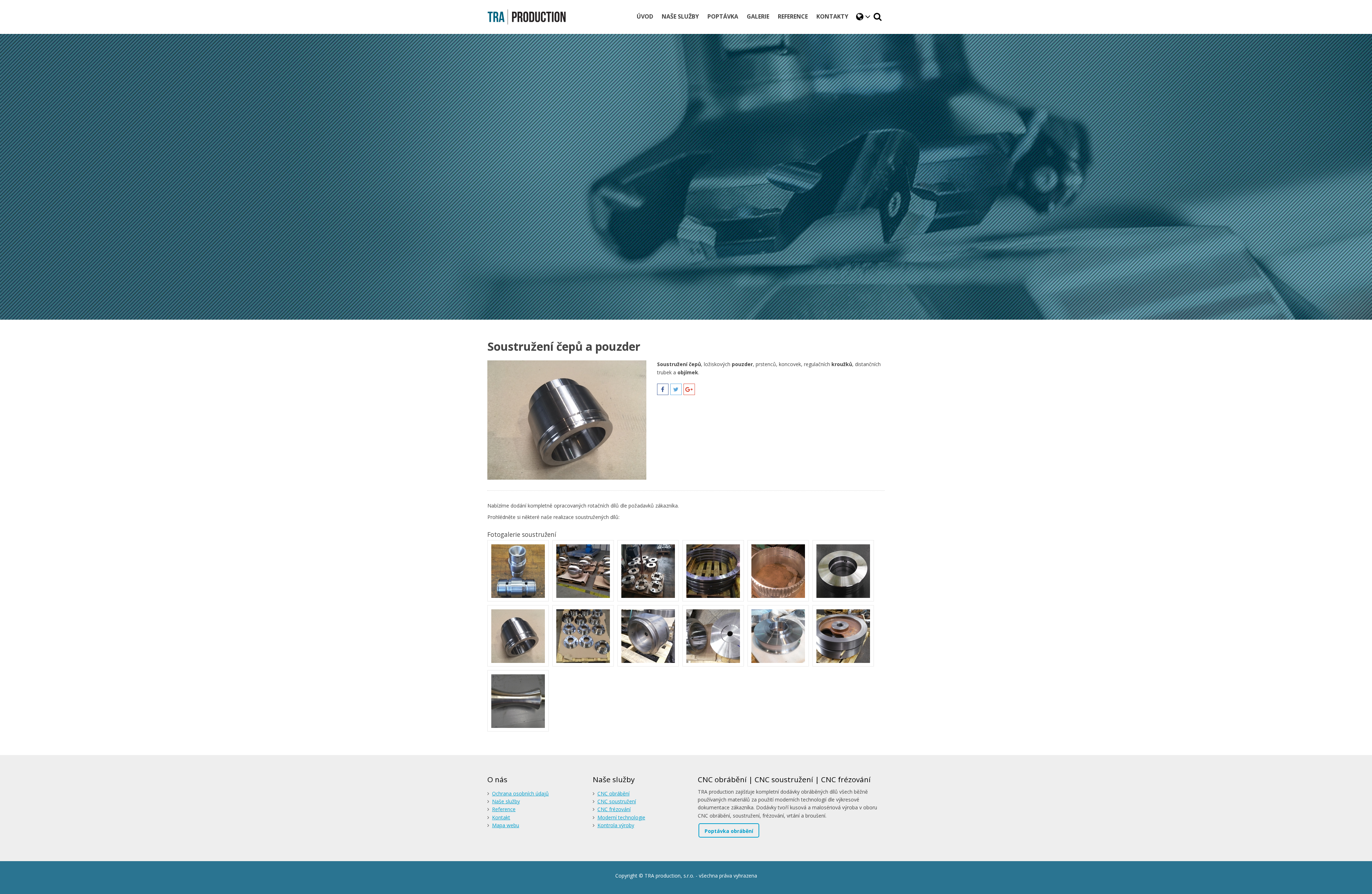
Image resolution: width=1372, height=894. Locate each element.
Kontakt (501, 817)
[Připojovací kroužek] (648, 570)
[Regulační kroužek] (713, 570)
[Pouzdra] (583, 635)
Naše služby (506, 801)
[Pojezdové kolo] (778, 635)
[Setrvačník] (843, 635)
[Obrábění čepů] (518, 570)
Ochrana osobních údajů (520, 793)
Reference (504, 809)
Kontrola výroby (615, 825)
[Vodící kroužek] (843, 570)
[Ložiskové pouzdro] (518, 635)
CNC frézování (614, 809)
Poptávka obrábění (729, 831)
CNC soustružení (616, 801)
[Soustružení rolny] (518, 700)
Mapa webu (505, 825)
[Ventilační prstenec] (778, 570)
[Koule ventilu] (583, 570)
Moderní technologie (621, 817)
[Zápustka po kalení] (713, 635)
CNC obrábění (613, 793)
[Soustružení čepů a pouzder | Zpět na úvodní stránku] (526, 17)
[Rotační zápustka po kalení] (648, 635)
